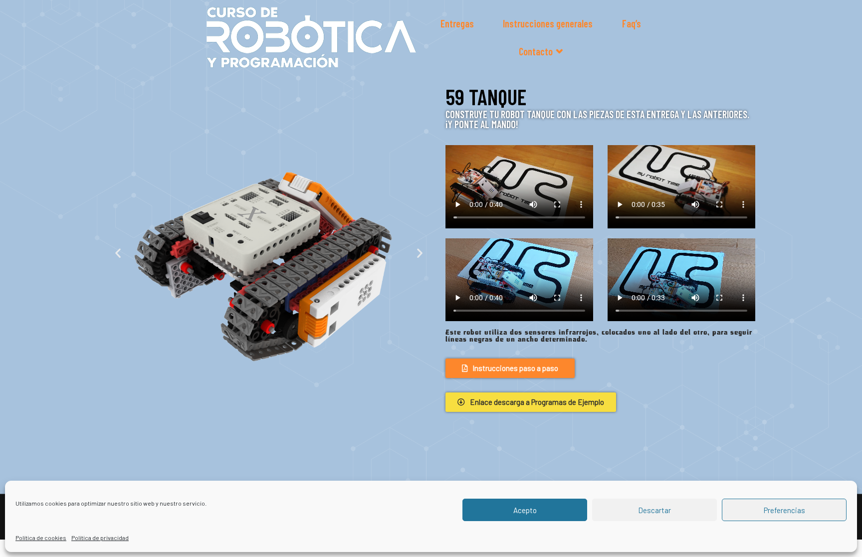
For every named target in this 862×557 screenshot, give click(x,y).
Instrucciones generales (548, 23)
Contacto (536, 51)
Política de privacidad (100, 537)
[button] (118, 252)
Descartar (654, 510)
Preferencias (784, 510)
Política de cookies (40, 537)
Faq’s (631, 23)
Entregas (457, 23)
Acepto (525, 510)
